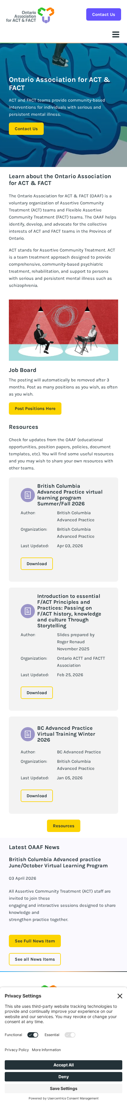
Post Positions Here (35, 408)
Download (37, 563)
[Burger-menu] (115, 34)
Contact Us (103, 14)
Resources (63, 825)
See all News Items (35, 959)
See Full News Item (35, 941)
